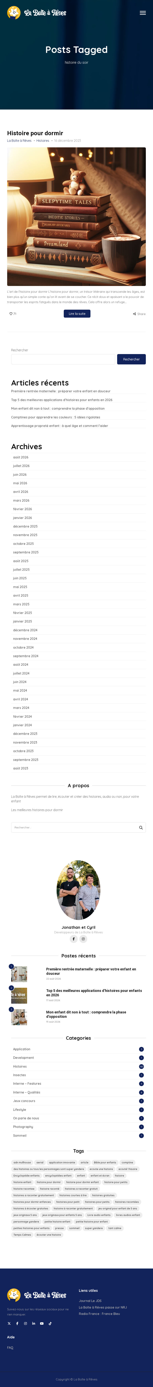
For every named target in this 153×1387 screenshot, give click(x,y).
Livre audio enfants (99, 1215)
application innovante (62, 1162)
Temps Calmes (22, 1234)
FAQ (10, 1348)
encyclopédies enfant (58, 1175)
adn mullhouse (22, 1162)
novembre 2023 (25, 742)
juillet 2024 (21, 673)
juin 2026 (19, 475)
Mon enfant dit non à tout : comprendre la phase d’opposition (58, 408)
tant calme (114, 1228)
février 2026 (22, 509)
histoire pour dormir (49, 1182)
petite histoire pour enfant (92, 1221)
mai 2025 (20, 587)
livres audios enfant (128, 1215)
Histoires (42, 141)
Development (23, 1058)
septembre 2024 (25, 656)
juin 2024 (19, 682)
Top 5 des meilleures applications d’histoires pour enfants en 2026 (61, 400)
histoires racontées (127, 1201)
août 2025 (20, 561)
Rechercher (19, 350)
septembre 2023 (25, 760)
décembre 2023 (25, 734)
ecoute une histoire (101, 1169)
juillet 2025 (21, 570)
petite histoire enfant (57, 1221)
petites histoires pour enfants (32, 1228)
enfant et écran (100, 1175)
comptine (127, 1162)
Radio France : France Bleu (99, 1314)
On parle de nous (26, 1118)
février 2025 (22, 613)
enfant (81, 1175)
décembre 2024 (25, 630)
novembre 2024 (25, 639)
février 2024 (22, 716)
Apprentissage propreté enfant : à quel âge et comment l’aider (59, 426)
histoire (119, 1175)
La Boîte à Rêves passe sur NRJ (103, 1307)
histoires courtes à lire (73, 1195)
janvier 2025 (22, 621)
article (84, 1162)
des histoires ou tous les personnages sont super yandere (49, 1169)
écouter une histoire (49, 1234)
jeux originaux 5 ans (25, 1215)
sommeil (74, 1228)
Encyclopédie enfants (27, 1175)
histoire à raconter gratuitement (73, 1208)
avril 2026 (20, 492)
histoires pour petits (97, 1201)
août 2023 (20, 768)
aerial (39, 1162)
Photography (23, 1127)
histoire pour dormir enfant (82, 1182)
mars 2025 (21, 604)
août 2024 (20, 665)
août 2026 (20, 457)
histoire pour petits (116, 1182)
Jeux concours (24, 1101)
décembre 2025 (25, 526)
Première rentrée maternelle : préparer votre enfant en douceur (61, 391)
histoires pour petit (67, 1201)
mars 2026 (21, 500)
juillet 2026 (21, 466)
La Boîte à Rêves (19, 141)
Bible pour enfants (105, 1162)
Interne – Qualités (26, 1092)
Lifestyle (19, 1110)
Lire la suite (77, 314)
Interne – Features (27, 1084)
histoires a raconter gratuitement (34, 1195)
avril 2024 (20, 699)
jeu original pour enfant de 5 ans (117, 1208)
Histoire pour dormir (35, 133)
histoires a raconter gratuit (81, 1188)
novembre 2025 (25, 535)
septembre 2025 (26, 552)
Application (21, 1049)
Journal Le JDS (90, 1301)
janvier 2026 (22, 518)
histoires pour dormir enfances (32, 1201)
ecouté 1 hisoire (128, 1169)
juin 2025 (20, 578)
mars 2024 (21, 708)
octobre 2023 (23, 751)
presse (59, 1228)
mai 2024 (20, 690)
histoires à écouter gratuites (31, 1208)
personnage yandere (26, 1221)
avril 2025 (20, 595)
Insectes (19, 1075)
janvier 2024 (22, 725)
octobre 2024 (23, 647)
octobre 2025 (23, 544)
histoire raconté (49, 1188)
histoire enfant (22, 1182)
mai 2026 (20, 483)
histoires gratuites (103, 1195)
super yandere (94, 1228)
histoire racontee (24, 1188)
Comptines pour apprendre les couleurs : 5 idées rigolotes (55, 417)
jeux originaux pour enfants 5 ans (62, 1215)
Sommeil (19, 1135)
